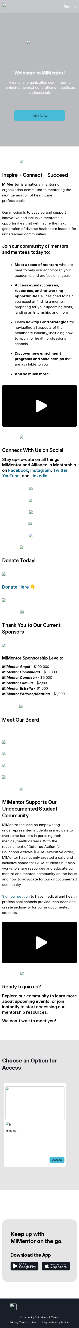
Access (57, 1159)
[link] (34, 1124)
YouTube (11, 475)
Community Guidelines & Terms (39, 1317)
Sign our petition (16, 896)
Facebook (18, 470)
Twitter (60, 470)
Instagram (40, 470)
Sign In (70, 6)
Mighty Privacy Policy (55, 1322)
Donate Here (16, 587)
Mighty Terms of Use (23, 1322)
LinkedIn (39, 475)
